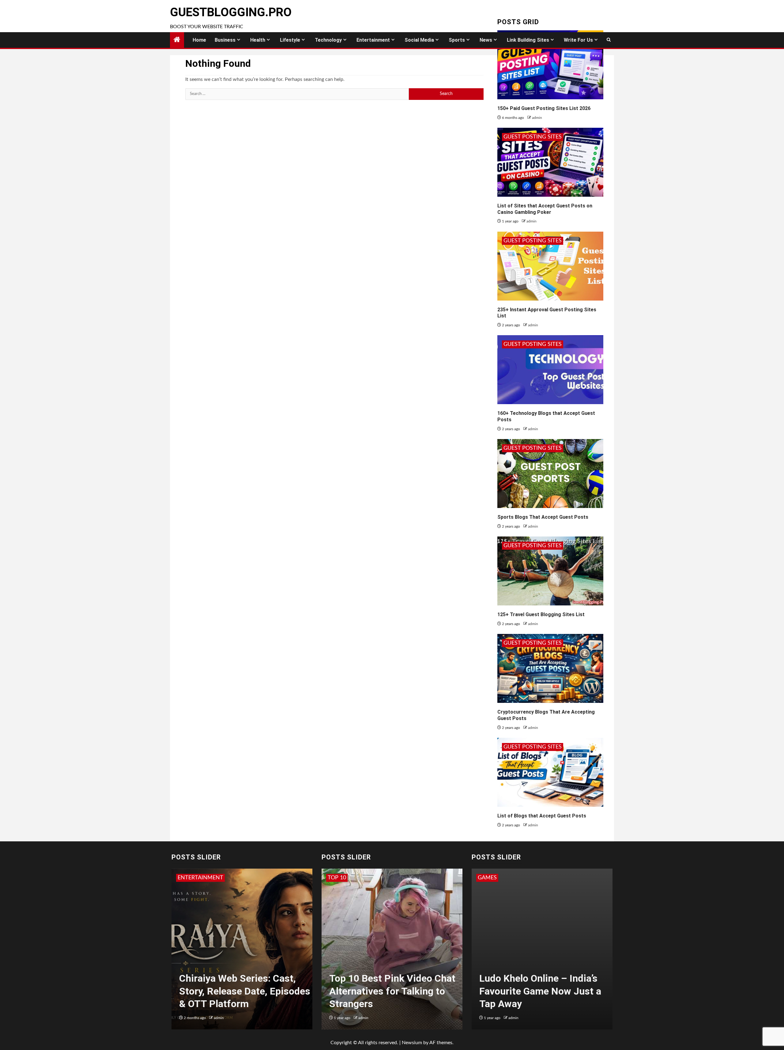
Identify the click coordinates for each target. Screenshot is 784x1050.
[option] (242, 952)
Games (487, 878)
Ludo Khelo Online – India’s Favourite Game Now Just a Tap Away (540, 991)
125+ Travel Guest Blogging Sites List (541, 614)
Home (199, 40)
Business (225, 40)
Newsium (412, 1042)
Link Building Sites (528, 40)
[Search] (608, 40)
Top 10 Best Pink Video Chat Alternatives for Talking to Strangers (392, 991)
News (486, 40)
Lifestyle (290, 40)
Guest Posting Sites (532, 137)
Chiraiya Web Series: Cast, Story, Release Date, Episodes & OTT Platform (244, 991)
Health (257, 40)
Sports (457, 40)
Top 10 (337, 878)
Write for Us (578, 40)
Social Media (419, 40)
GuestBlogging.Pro (231, 12)
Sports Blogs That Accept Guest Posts (542, 517)
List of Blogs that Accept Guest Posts (541, 816)
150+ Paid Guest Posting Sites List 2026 (543, 108)
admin (537, 117)
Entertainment (373, 40)
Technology (328, 40)
